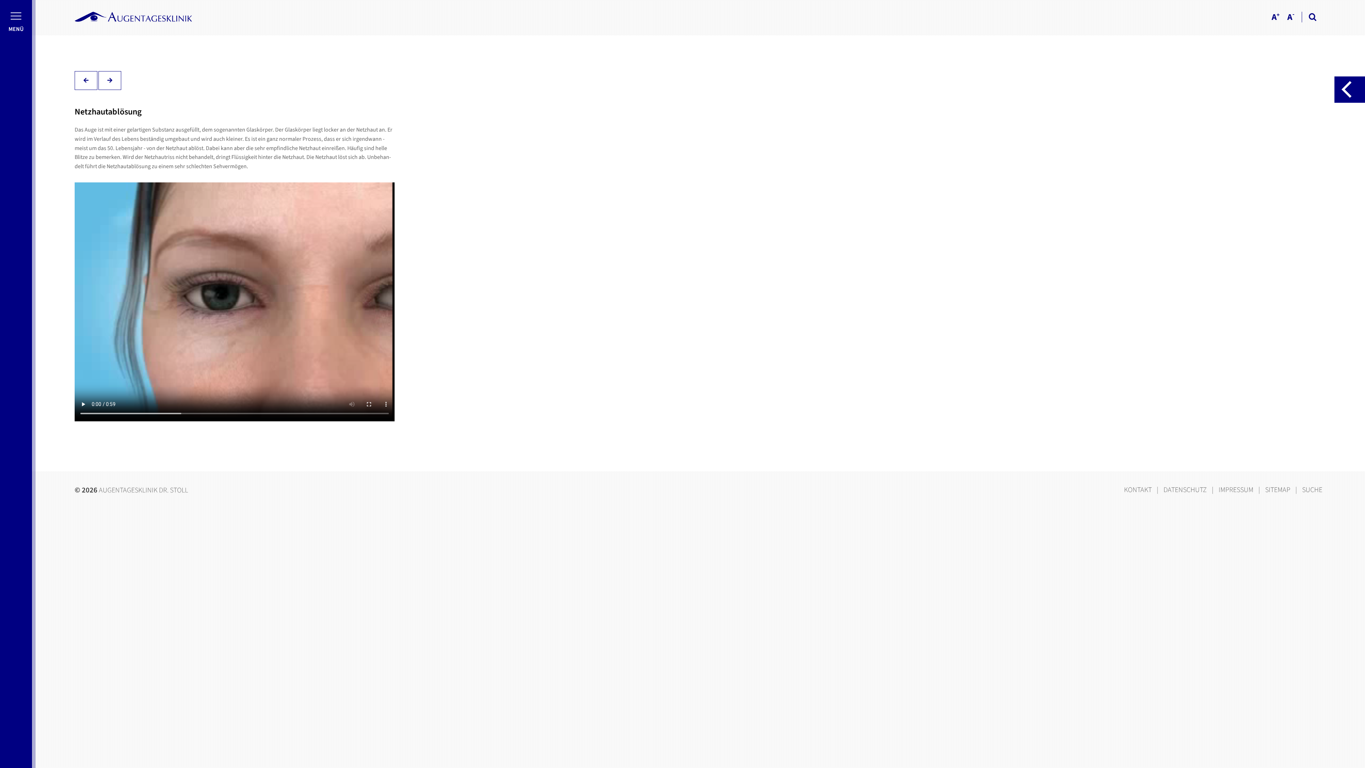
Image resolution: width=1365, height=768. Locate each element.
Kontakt (1138, 490)
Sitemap (1277, 490)
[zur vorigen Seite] (86, 80)
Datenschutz (1185, 490)
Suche (1312, 490)
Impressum (1236, 490)
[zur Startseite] (133, 17)
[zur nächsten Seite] (109, 80)
